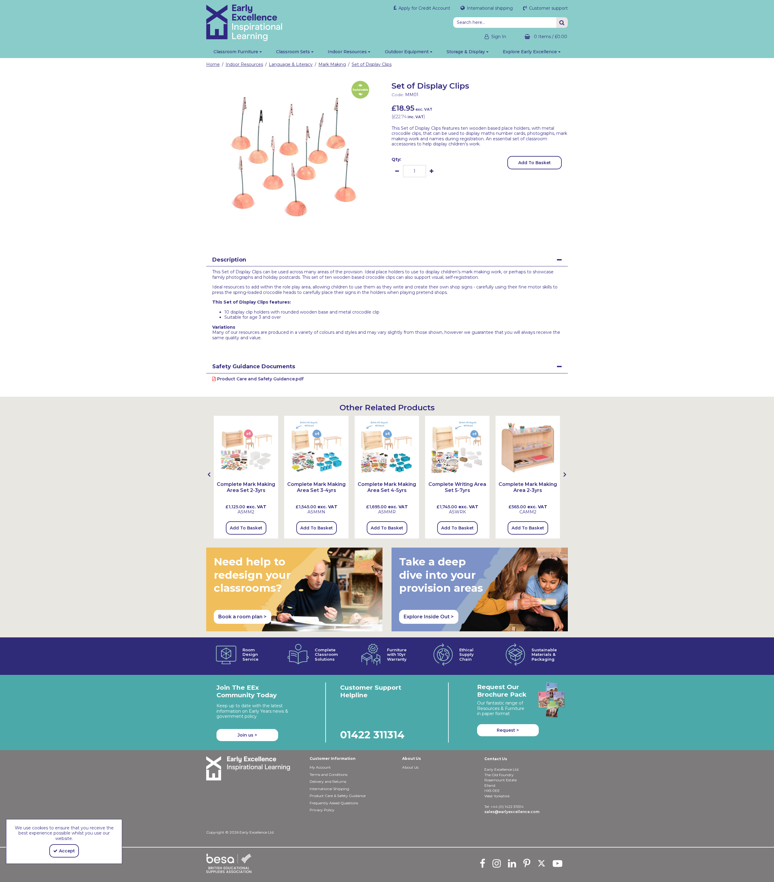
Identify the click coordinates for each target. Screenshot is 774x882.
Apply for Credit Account (423, 8)
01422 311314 (372, 734)
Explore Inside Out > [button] (429, 617)
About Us (410, 767)
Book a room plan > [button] (242, 617)
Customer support (548, 8)
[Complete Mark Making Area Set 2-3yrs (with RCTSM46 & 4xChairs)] (246, 447)
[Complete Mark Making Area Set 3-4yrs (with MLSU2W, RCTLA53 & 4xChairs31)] (316, 447)
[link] (289, 237)
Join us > (247, 735)
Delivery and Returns (328, 781)
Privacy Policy (322, 810)
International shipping (489, 8)
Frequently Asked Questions (334, 803)
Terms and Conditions (328, 774)
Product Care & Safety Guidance (338, 795)
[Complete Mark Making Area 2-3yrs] (528, 447)
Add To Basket (534, 162)
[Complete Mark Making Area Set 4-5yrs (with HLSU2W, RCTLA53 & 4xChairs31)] (387, 447)
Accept (67, 851)
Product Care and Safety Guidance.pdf (260, 379)
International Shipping (329, 788)
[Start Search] (562, 22)
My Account (320, 767)
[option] (294, 155)
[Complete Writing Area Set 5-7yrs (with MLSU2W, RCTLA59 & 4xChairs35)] (457, 447)
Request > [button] (508, 730)
